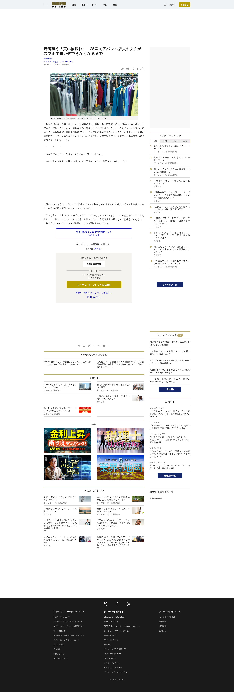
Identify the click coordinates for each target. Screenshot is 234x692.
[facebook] (117, 604)
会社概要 (162, 621)
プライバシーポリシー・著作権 (66, 640)
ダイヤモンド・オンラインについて (68, 611)
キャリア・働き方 (51, 61)
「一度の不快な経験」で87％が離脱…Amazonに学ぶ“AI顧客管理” (170, 380)
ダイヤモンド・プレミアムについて (67, 621)
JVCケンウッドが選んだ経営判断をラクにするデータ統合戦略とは (170, 361)
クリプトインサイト (112, 663)
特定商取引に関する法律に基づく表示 (68, 635)
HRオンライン (110, 658)
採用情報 (162, 626)
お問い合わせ (58, 653)
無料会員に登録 (94, 263)
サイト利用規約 (59, 630)
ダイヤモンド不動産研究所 (115, 649)
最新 (155, 141)
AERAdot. (48, 58)
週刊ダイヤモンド (111, 621)
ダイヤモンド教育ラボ (113, 667)
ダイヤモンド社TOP (167, 617)
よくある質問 (58, 644)
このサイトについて (61, 617)
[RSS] (129, 604)
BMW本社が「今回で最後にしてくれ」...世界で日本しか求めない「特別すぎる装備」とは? (67, 363)
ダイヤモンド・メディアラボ (115, 672)
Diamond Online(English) (114, 617)
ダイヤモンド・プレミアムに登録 (94, 284)
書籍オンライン (110, 635)
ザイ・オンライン (111, 640)
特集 (105, 5)
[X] (105, 604)
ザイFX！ (108, 644)
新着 (74, 5)
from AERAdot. (66, 61)
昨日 (165, 141)
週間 (175, 141)
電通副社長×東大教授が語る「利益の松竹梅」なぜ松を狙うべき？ (170, 371)
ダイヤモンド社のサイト (114, 611)
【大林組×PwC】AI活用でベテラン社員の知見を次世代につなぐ (170, 352)
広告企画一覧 (156, 498)
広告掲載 (57, 649)
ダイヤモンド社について (170, 611)
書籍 (115, 5)
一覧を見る (170, 389)
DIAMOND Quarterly (112, 653)
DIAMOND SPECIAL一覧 (161, 491)
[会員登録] (184, 4)
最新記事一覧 (170, 475)
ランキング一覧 (170, 284)
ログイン (172, 5)
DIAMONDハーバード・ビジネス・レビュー (122, 626)
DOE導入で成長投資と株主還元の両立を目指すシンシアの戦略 (170, 343)
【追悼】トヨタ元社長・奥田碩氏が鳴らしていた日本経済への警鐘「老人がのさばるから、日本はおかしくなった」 (120, 364)
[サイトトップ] (59, 5)
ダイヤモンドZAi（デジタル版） (117, 630)
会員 (185, 141)
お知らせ (162, 630)
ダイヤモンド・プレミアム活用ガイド (68, 626)
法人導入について (60, 658)
